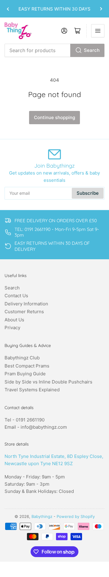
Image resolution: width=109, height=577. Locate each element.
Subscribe (88, 193)
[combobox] (54, 50)
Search (92, 50)
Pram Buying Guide (25, 374)
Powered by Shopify (76, 516)
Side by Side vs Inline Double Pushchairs (48, 382)
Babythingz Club (22, 358)
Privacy (12, 327)
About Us (14, 320)
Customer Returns (24, 311)
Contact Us (16, 295)
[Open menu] (97, 30)
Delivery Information (26, 304)
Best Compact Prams (27, 366)
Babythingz (41, 516)
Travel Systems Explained (32, 390)
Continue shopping (54, 117)
